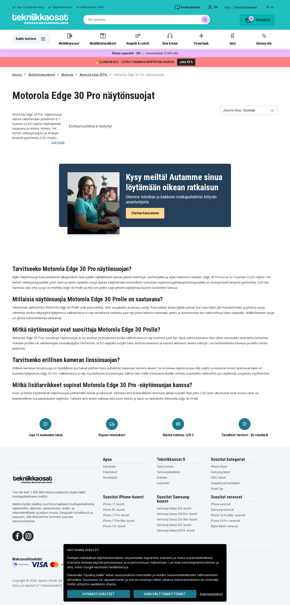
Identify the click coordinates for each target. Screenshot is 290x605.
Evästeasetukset (211, 594)
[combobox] (146, 19)
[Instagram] (28, 535)
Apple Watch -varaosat (224, 526)
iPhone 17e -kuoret (114, 526)
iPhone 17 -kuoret (113, 504)
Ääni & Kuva (169, 43)
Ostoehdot (109, 466)
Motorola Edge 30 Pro (93, 74)
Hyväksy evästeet (98, 594)
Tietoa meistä (165, 466)
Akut (232, 43)
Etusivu (17, 74)
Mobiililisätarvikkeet (103, 43)
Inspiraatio (163, 483)
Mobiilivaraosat (69, 43)
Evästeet (162, 477)
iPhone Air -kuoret (114, 509)
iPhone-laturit (219, 466)
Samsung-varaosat (222, 509)
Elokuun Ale (264, 43)
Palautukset (110, 472)
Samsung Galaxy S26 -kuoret (174, 508)
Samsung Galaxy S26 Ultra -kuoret (177, 519)
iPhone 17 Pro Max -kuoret (119, 520)
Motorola (67, 74)
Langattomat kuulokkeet (225, 483)
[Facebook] (17, 535)
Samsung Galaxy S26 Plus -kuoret (177, 514)
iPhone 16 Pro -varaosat (225, 520)
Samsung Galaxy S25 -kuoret (174, 525)
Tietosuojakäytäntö (168, 472)
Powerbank (201, 43)
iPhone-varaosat (221, 504)
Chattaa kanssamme (145, 213)
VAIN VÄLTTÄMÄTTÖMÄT (165, 594)
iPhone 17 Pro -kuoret (116, 515)
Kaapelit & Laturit (137, 43)
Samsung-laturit (220, 472)
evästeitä (166, 558)
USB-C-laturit (218, 477)
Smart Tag (217, 488)
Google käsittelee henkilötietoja (105, 567)
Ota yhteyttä (110, 477)
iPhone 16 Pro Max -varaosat (228, 515)
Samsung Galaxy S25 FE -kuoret (176, 530)
